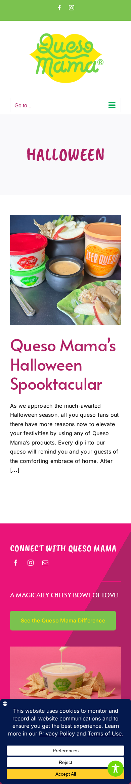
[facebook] (15, 562)
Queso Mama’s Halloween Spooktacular (63, 363)
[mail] (45, 562)
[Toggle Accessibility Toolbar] (115, 768)
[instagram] (30, 562)
